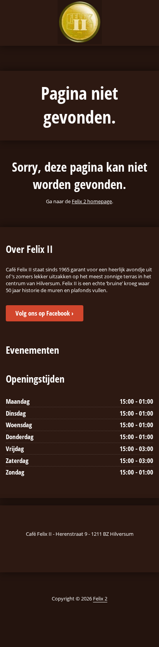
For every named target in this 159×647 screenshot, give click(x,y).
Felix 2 (100, 598)
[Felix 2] (80, 22)
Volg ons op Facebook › (44, 313)
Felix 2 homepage (92, 201)
